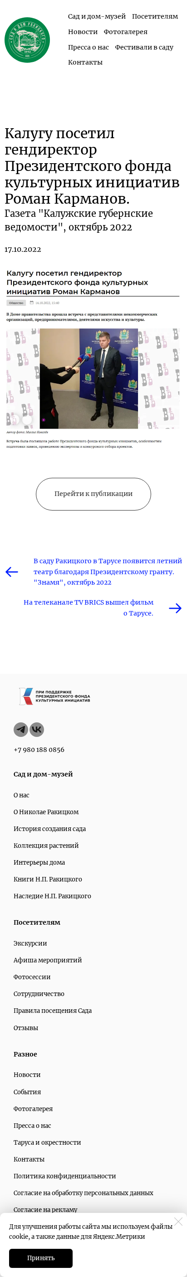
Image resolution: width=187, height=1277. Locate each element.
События (27, 1092)
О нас (22, 795)
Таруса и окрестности (47, 1143)
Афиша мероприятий (48, 960)
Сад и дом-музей (97, 16)
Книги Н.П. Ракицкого (48, 879)
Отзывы (26, 1028)
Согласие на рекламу (45, 1210)
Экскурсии (30, 943)
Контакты (85, 62)
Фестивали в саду (144, 47)
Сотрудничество (39, 994)
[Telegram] (21, 729)
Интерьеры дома (39, 862)
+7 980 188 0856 (39, 750)
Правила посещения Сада (53, 1011)
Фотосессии (32, 977)
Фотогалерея (126, 32)
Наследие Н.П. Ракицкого (52, 896)
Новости (83, 32)
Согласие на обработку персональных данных (83, 1193)
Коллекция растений (46, 846)
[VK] (37, 729)
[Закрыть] (178, 1221)
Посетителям (155, 16)
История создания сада (50, 829)
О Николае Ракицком (46, 812)
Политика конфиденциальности (65, 1176)
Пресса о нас (88, 47)
